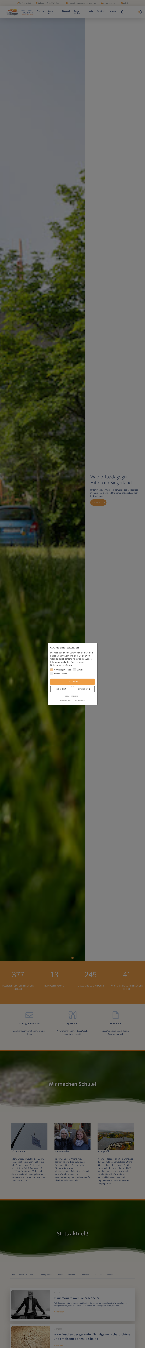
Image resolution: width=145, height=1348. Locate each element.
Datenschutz (79, 701)
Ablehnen (61, 689)
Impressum (65, 701)
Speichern (84, 689)
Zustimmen (73, 682)
